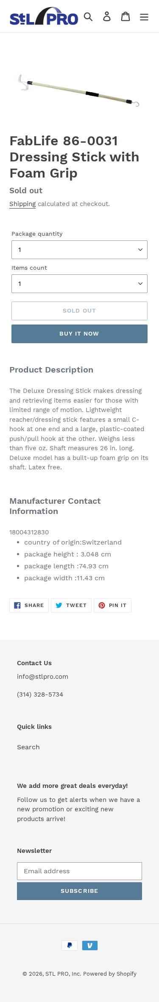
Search (28, 747)
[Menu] (144, 16)
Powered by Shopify (110, 974)
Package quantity (36, 233)
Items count (29, 267)
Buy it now (79, 333)
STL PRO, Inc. (63, 974)
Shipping (22, 204)
